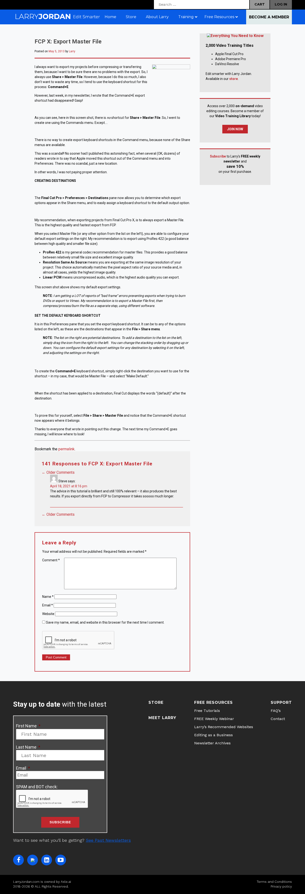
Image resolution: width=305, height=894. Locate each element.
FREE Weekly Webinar (214, 718)
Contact (278, 718)
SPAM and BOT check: (37, 786)
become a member (269, 17)
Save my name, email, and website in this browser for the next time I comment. (105, 622)
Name (48, 597)
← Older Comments (58, 472)
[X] (32, 860)
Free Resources (213, 702)
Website (48, 614)
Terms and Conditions (274, 881)
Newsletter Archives (212, 743)
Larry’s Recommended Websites (223, 727)
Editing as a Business (213, 735)
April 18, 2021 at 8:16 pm (68, 486)
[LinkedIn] (46, 860)
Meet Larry (162, 717)
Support (281, 702)
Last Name (28, 747)
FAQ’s (276, 710)
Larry (72, 51)
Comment (51, 560)
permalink (66, 449)
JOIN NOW (235, 129)
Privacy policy (281, 886)
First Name (28, 725)
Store (155, 702)
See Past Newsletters (108, 840)
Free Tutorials (207, 710)
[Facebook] (18, 860)
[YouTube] (60, 860)
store (233, 79)
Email (47, 605)
